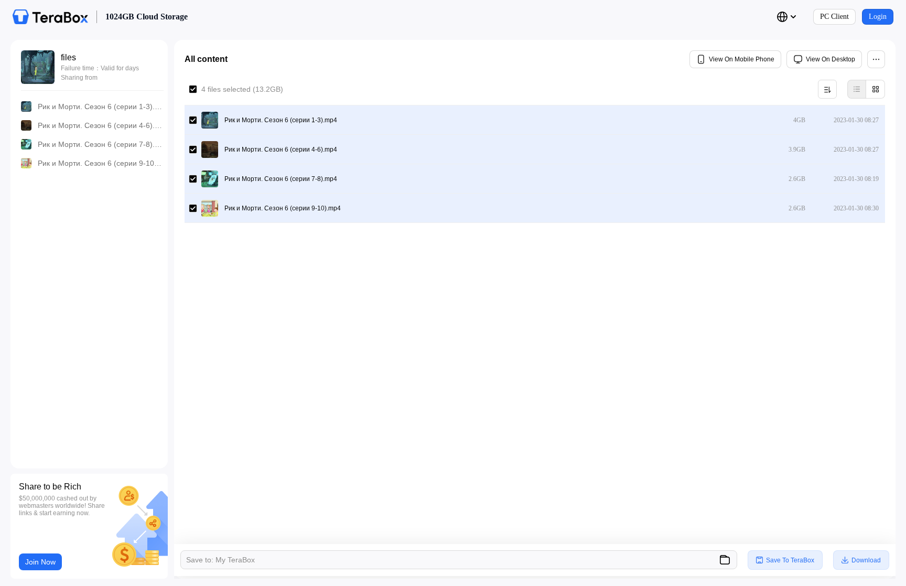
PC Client (834, 16)
